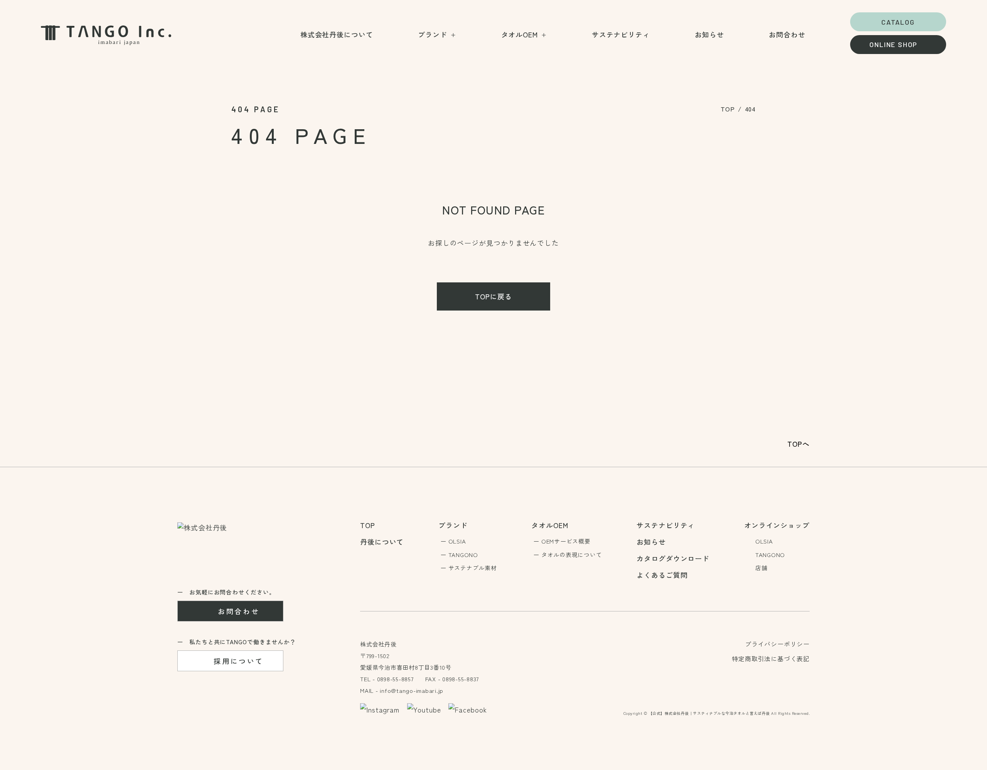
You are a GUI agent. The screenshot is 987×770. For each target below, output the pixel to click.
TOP (727, 108)
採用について (239, 661)
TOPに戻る (493, 296)
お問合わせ (238, 611)
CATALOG (898, 22)
